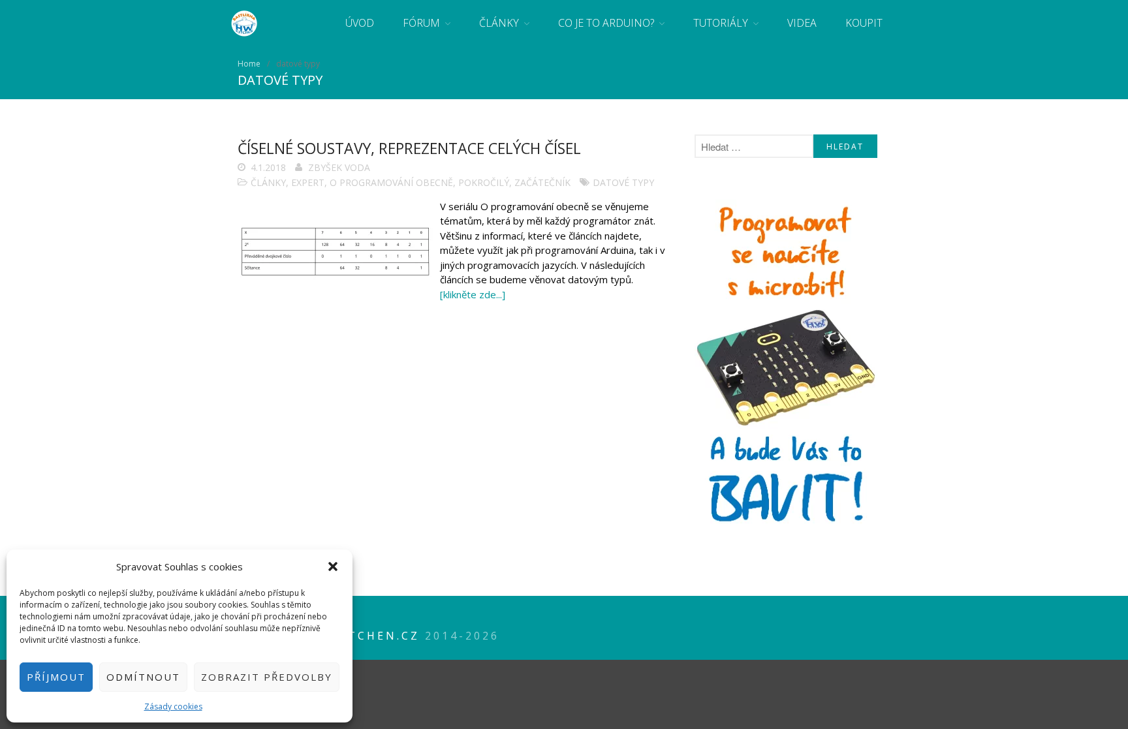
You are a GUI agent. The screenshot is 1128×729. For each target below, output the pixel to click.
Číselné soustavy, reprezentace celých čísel (409, 148)
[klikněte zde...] (472, 294)
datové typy (623, 182)
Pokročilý (483, 182)
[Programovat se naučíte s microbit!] (786, 526)
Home (249, 63)
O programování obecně (391, 182)
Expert (307, 182)
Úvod (359, 23)
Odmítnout (143, 676)
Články (499, 23)
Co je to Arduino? (606, 23)
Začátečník (542, 182)
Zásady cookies (173, 706)
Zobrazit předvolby (266, 676)
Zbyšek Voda (339, 167)
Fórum (421, 23)
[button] (332, 566)
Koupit (864, 23)
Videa (802, 23)
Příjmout (56, 676)
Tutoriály (720, 23)
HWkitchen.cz (365, 635)
